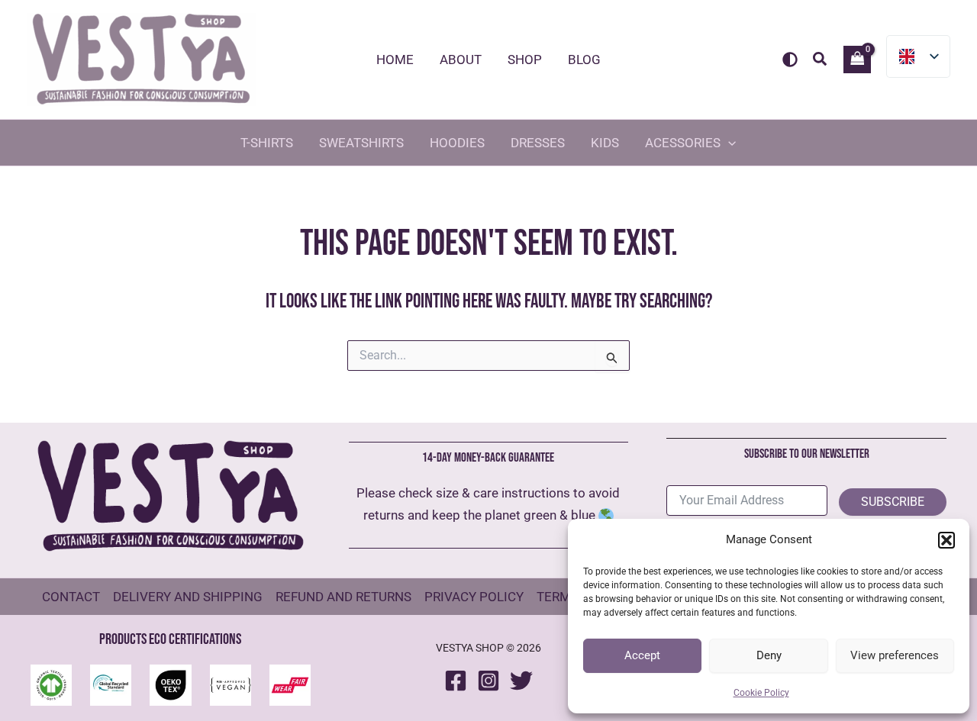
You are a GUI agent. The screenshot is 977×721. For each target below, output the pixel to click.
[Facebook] (456, 681)
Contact (71, 596)
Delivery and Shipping (188, 596)
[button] (946, 540)
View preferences (894, 655)
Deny (769, 655)
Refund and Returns (343, 596)
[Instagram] (488, 681)
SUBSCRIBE (892, 501)
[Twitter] (521, 681)
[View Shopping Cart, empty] (857, 59)
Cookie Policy (761, 692)
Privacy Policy (474, 596)
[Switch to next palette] (790, 59)
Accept (642, 655)
